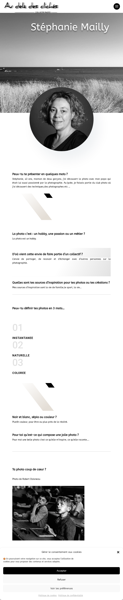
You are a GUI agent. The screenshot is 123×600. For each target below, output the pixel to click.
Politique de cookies (47, 595)
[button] (118, 552)
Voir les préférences (61, 588)
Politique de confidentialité (70, 595)
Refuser (61, 579)
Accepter (61, 570)
